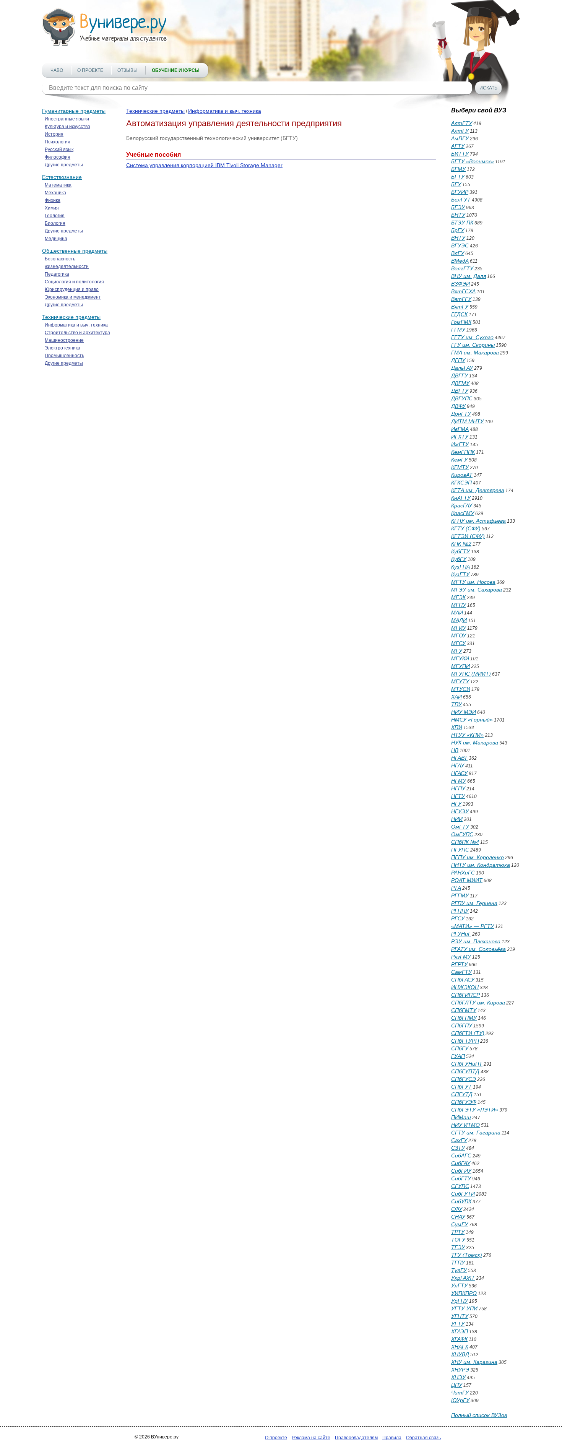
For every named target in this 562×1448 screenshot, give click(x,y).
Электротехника (62, 348)
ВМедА (460, 261)
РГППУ (460, 911)
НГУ (456, 804)
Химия (52, 208)
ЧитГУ (460, 1392)
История (54, 134)
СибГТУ (461, 1178)
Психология (57, 142)
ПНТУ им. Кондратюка (480, 865)
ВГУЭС (460, 245)
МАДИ (459, 620)
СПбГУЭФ (463, 1102)
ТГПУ (458, 1262)
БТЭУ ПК (462, 222)
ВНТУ (458, 238)
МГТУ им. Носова (473, 582)
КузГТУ (460, 574)
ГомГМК (461, 322)
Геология (55, 215)
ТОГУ (458, 1240)
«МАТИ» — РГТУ (472, 926)
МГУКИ (460, 658)
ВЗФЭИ (460, 284)
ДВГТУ (459, 391)
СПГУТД (462, 1094)
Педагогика (57, 274)
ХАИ (456, 697)
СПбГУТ (461, 1087)
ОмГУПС (462, 834)
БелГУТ (461, 200)
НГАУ (457, 765)
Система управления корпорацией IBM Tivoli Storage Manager (204, 165)
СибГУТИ (463, 1194)
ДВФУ (458, 406)
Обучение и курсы (176, 70)
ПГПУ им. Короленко (477, 857)
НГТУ (458, 796)
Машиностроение (64, 340)
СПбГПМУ (464, 1018)
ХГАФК (459, 1339)
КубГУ (458, 559)
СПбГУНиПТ (466, 1064)
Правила (391, 1437)
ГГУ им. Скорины (473, 345)
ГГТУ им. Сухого (472, 337)
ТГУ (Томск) (466, 1255)
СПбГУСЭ (463, 1079)
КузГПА (460, 567)
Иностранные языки (67, 119)
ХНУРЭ (460, 1370)
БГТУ (458, 177)
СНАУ (458, 1217)
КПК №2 (461, 544)
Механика (55, 192)
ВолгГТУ (462, 268)
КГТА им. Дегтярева (477, 490)
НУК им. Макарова (474, 742)
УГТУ (458, 1324)
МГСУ (458, 643)
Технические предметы (71, 317)
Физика (52, 200)
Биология (55, 223)
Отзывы (127, 70)
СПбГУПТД (465, 1071)
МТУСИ (460, 689)
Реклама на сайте (311, 1437)
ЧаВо (56, 70)
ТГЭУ (458, 1247)
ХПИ (456, 727)
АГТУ (458, 146)
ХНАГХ (459, 1347)
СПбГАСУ (462, 980)
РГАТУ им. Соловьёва (478, 949)
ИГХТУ (459, 437)
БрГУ (457, 230)
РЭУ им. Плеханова (475, 941)
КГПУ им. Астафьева (478, 521)
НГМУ (458, 781)
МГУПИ (460, 666)
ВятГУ (459, 307)
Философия (57, 157)
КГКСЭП (461, 482)
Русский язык (59, 149)
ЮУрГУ (460, 1400)
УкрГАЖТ (463, 1278)
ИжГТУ (460, 444)
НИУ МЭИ (463, 712)
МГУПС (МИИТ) (471, 674)
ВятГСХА (463, 291)
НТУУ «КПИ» (467, 735)
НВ (454, 750)
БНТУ (458, 215)
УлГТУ (459, 1285)
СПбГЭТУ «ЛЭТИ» (474, 1110)
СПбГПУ (461, 1025)
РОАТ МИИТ (466, 880)
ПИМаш (461, 1117)
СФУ (456, 1209)
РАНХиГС (463, 872)
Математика (58, 185)
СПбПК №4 (465, 842)
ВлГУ (457, 253)
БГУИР (459, 192)
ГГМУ (458, 330)
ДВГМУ (460, 383)
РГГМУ (460, 895)
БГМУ (458, 169)
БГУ (456, 184)
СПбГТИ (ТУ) (467, 1033)
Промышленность (64, 355)
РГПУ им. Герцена (474, 903)
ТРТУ (458, 1232)
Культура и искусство (67, 126)
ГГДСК (459, 314)
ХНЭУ (458, 1377)
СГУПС (460, 1186)
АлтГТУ (461, 123)
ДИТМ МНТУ (467, 421)
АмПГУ (460, 138)
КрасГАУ (461, 505)
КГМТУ (460, 467)
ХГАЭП (459, 1331)
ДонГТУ (461, 414)
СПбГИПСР (465, 995)
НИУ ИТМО (465, 1125)
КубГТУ (460, 551)
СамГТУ (461, 972)
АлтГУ (460, 131)
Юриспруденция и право (72, 289)
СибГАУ (460, 1163)
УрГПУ (459, 1301)
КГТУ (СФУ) (466, 528)
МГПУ (458, 605)
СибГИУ (461, 1171)
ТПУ (456, 704)
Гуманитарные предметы (74, 111)
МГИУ (458, 628)
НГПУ (458, 788)
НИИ (457, 819)
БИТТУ (460, 154)
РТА (456, 888)
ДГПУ (458, 360)
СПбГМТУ (463, 1010)
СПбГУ (459, 1048)
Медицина (56, 238)
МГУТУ (460, 681)
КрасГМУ (462, 513)
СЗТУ (458, 1148)
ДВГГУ (459, 375)
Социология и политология (74, 281)
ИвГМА (460, 429)
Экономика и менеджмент (73, 297)
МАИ (457, 612)
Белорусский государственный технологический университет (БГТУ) (212, 138)
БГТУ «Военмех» (472, 161)
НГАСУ (459, 773)
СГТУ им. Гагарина (475, 1132)
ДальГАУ (462, 368)
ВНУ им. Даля (468, 276)
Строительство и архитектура (77, 332)
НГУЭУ (460, 811)
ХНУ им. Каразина (474, 1362)
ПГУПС (460, 850)
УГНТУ (459, 1316)
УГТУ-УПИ (464, 1308)
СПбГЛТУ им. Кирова (478, 1002)
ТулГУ (459, 1270)
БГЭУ (458, 207)
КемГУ (459, 460)
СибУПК (461, 1201)
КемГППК (463, 452)
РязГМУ (461, 957)
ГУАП (458, 1056)
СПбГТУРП (465, 1041)
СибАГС (461, 1155)
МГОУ (458, 635)
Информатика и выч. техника (76, 325)
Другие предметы (64, 164)
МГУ (456, 651)
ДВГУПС (462, 398)
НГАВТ (459, 758)
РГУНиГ (461, 934)
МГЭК (458, 597)
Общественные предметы (74, 251)
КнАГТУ (461, 498)
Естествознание (62, 177)
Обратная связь (423, 1437)
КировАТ (462, 475)
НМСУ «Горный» (472, 720)
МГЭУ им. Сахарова (476, 590)
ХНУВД (460, 1354)
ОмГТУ (460, 827)
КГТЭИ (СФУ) (468, 536)
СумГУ (459, 1224)
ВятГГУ (461, 299)
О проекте (90, 70)
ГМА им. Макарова (475, 352)
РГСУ (458, 918)
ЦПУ (456, 1385)
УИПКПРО (464, 1293)
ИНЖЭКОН (465, 987)
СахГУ (459, 1140)
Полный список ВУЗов (479, 1415)
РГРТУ (459, 964)
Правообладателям (356, 1437)
